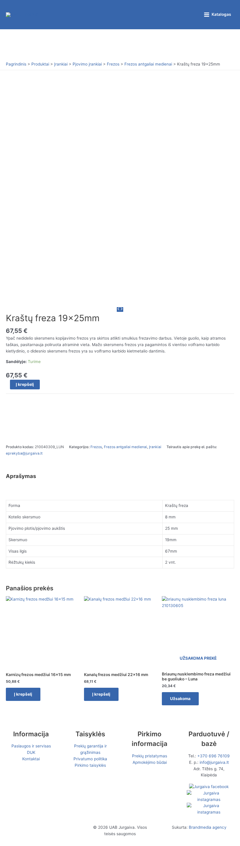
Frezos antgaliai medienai (125, 447)
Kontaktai (31, 758)
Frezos (96, 447)
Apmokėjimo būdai (150, 762)
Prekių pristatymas (149, 756)
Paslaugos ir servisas (31, 746)
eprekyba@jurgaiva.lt (24, 453)
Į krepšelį (25, 384)
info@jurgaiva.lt (214, 762)
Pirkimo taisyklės (90, 765)
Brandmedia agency (208, 827)
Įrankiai (155, 447)
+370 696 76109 (213, 756)
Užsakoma (180, 698)
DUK (31, 752)
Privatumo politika (90, 758)
